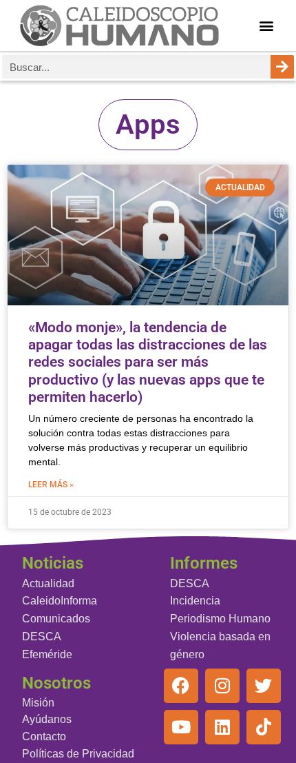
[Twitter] (263, 686)
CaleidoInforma (59, 601)
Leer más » (51, 484)
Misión (38, 703)
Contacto (44, 736)
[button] (266, 25)
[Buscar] (282, 67)
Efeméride (47, 654)
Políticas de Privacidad (78, 754)
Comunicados (56, 618)
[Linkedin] (222, 727)
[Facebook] (181, 686)
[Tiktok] (263, 727)
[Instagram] (222, 686)
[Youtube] (181, 727)
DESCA (41, 636)
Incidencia (195, 601)
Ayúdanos (47, 719)
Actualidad (48, 583)
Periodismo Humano (220, 618)
